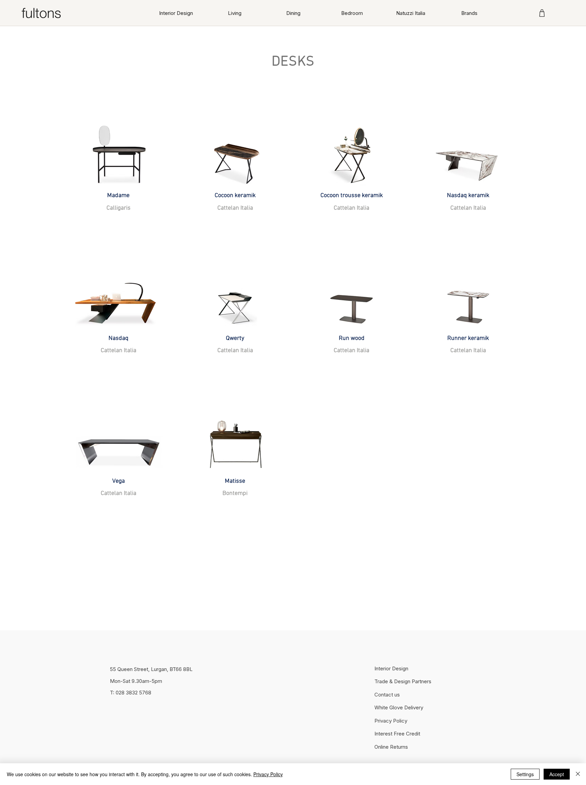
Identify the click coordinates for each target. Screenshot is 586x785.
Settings (525, 774)
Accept (556, 774)
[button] (235, 13)
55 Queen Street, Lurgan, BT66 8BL (151, 669)
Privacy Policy (268, 774)
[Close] (578, 774)
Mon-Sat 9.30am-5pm (136, 681)
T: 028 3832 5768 (130, 692)
